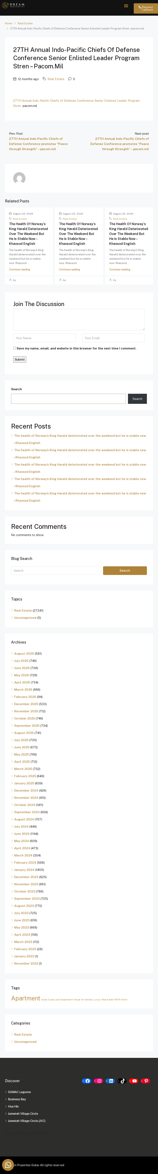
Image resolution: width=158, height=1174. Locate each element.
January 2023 (24, 956)
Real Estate (25, 23)
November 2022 (26, 963)
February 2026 (25, 697)
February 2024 (25, 862)
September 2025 (27, 725)
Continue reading (19, 269)
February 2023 (25, 949)
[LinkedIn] (110, 1080)
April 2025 (22, 761)
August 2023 (24, 906)
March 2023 (23, 942)
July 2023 (21, 913)
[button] (126, 5)
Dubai (44, 999)
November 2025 (26, 711)
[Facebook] (86, 1080)
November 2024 (26, 797)
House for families (83, 999)
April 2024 (22, 848)
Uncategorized (25, 617)
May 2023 (21, 927)
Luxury (97, 999)
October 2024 (24, 805)
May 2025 (21, 754)
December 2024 (26, 790)
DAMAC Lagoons (19, 1092)
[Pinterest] (145, 1080)
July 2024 (21, 826)
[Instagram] (98, 1080)
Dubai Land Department (60, 999)
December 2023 (26, 877)
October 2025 (24, 718)
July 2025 (21, 740)
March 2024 (23, 855)
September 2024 (27, 812)
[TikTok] (122, 1080)
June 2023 (22, 920)
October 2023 (24, 891)
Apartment (25, 998)
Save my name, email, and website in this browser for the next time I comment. (76, 348)
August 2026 (24, 653)
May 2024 (21, 841)
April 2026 (22, 682)
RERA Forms (120, 999)
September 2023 (27, 898)
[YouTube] (133, 1080)
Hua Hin (13, 1106)
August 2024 (24, 819)
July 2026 (21, 660)
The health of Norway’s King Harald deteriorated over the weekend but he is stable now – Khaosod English (28, 234)
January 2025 (24, 783)
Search (16, 389)
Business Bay (17, 1099)
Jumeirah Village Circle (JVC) (26, 1121)
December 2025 (26, 704)
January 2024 (24, 869)
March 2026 (23, 689)
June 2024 (22, 833)
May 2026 (21, 675)
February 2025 (25, 776)
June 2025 (21, 747)
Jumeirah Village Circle (23, 1113)
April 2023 (22, 934)
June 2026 (22, 668)
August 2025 (24, 733)
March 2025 (23, 769)
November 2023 (26, 884)
